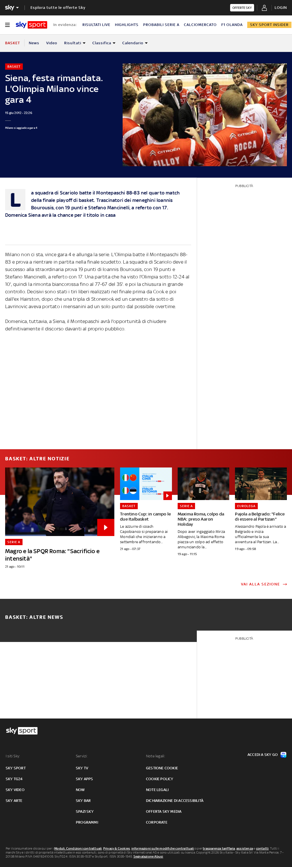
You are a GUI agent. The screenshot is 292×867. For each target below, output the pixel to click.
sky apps (84, 779)
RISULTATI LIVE (96, 25)
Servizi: (82, 756)
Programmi (87, 822)
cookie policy (159, 779)
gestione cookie (162, 768)
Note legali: (155, 756)
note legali (157, 790)
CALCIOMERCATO (200, 25)
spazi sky (85, 811)
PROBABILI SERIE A (161, 25)
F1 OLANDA (232, 25)
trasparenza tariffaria (219, 848)
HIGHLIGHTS (127, 25)
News (34, 43)
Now (80, 790)
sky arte (14, 800)
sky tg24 (14, 779)
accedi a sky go (263, 754)
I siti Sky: (13, 756)
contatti (262, 848)
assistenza (244, 848)
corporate (156, 822)
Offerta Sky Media (163, 811)
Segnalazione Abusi (148, 856)
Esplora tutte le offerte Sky (58, 7)
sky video (15, 790)
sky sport (16, 768)
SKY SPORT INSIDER (269, 25)
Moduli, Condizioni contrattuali (78, 848)
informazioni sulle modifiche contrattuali (162, 848)
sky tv (82, 768)
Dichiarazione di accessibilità (174, 800)
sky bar (83, 800)
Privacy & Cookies (116, 848)
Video (51, 43)
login (281, 7)
